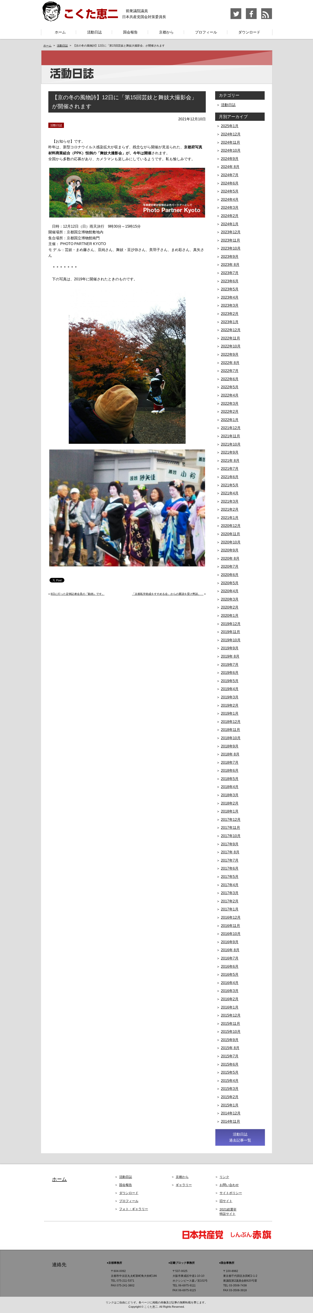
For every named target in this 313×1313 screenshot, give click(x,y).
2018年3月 (230, 795)
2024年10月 (231, 150)
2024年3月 (230, 208)
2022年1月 (230, 420)
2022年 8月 (230, 363)
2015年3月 (230, 1089)
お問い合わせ (229, 1185)
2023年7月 (230, 273)
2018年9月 (230, 746)
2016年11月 (230, 926)
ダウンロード (249, 32)
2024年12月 (231, 134)
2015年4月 (230, 1081)
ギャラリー (184, 1185)
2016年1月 (230, 1007)
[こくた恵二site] (79, 19)
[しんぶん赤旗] (250, 1238)
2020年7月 (230, 566)
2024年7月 (230, 175)
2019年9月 (230, 648)
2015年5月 (230, 1072)
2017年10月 (231, 836)
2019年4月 (230, 689)
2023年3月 (230, 305)
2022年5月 (230, 387)
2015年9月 (230, 1040)
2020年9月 (230, 550)
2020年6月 (230, 575)
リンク (224, 1177)
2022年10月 (231, 346)
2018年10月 (231, 738)
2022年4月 (230, 395)
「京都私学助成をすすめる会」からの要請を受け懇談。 (167, 594)
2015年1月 (230, 1105)
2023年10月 (231, 248)
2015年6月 (230, 1064)
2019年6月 (230, 673)
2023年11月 (230, 240)
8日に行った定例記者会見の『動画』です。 (77, 594)
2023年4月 (230, 297)
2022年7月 (230, 371)
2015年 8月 (230, 1048)
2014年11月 (230, 1121)
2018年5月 (230, 779)
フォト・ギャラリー (133, 1209)
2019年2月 (230, 705)
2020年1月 (230, 616)
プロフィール (206, 32)
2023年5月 (230, 289)
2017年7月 (230, 860)
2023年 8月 (230, 265)
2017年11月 (230, 828)
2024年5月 (230, 191)
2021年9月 (230, 452)
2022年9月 (230, 354)
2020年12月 (231, 526)
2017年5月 (230, 877)
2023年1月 (230, 322)
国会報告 (130, 32)
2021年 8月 (230, 461)
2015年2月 (230, 1097)
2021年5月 (230, 485)
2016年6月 (230, 966)
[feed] (266, 18)
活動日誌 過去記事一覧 (240, 1137)
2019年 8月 (230, 656)
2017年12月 (231, 820)
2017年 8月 (230, 852)
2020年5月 (230, 583)
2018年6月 (230, 770)
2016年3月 (230, 991)
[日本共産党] (204, 1238)
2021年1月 (230, 518)
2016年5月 (230, 974)
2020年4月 (230, 591)
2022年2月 (230, 412)
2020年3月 (230, 599)
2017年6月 (230, 868)
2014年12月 (231, 1113)
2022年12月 (231, 330)
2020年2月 (230, 607)
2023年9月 (230, 257)
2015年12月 (231, 1015)
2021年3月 (230, 501)
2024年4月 (230, 199)
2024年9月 (230, 159)
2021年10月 (231, 444)
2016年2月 (230, 999)
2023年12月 (231, 232)
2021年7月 (230, 469)
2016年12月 (231, 917)
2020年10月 (231, 542)
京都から (166, 32)
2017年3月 (230, 893)
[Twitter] (236, 18)
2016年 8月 (230, 950)
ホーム (60, 32)
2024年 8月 (230, 167)
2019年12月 (231, 624)
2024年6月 (230, 183)
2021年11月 (230, 436)
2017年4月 (230, 885)
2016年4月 (230, 983)
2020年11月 (230, 534)
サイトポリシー (231, 1193)
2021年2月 (230, 509)
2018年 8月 (230, 754)
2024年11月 (230, 142)
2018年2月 (230, 803)
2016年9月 (230, 942)
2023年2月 (230, 314)
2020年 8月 (230, 558)
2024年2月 (230, 216)
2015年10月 (231, 1032)
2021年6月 (230, 477)
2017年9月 (230, 844)
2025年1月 (230, 126)
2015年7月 (230, 1056)
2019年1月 (230, 713)
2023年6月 (230, 281)
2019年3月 (230, 697)
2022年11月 (230, 338)
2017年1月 (230, 909)
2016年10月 (231, 934)
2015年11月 (230, 1024)
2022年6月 (230, 379)
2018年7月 (230, 762)
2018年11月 (230, 730)
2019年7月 (230, 665)
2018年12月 (231, 722)
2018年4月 (230, 787)
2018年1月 (230, 811)
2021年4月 (230, 493)
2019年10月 (231, 640)
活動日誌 (94, 32)
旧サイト (226, 1201)
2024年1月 (230, 224)
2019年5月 (230, 681)
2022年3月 (230, 403)
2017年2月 (230, 901)
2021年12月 (231, 428)
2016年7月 (230, 958)
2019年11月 (230, 632)
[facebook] (251, 18)
